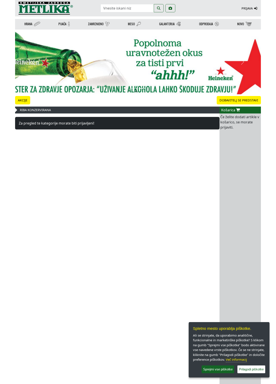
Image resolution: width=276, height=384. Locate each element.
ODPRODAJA (206, 24)
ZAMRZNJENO (96, 24)
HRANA (28, 24)
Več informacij (236, 359)
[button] (33, 62)
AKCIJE (22, 100)
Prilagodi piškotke (251, 369)
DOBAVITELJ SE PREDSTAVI (239, 100)
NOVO (240, 24)
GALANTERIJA (167, 24)
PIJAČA (62, 24)
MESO (131, 24)
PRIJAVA (248, 8)
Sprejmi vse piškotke (218, 369)
